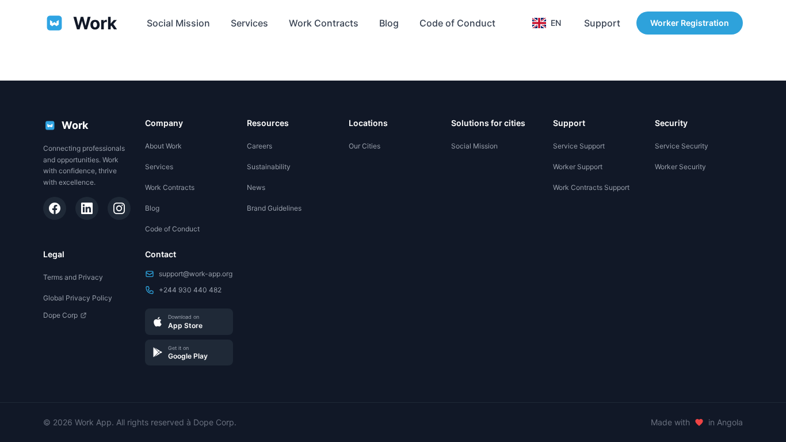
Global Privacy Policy (77, 298)
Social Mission (178, 23)
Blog (389, 23)
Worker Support (577, 166)
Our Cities (364, 146)
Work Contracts (323, 23)
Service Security (681, 146)
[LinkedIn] (86, 208)
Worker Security (680, 166)
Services (249, 23)
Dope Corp (60, 315)
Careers (259, 146)
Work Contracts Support (591, 187)
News (256, 187)
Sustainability (269, 166)
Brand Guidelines (274, 208)
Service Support (579, 146)
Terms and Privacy (73, 277)
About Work (163, 146)
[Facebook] (54, 208)
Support (602, 23)
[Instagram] (119, 208)
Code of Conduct (457, 23)
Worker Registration (689, 23)
